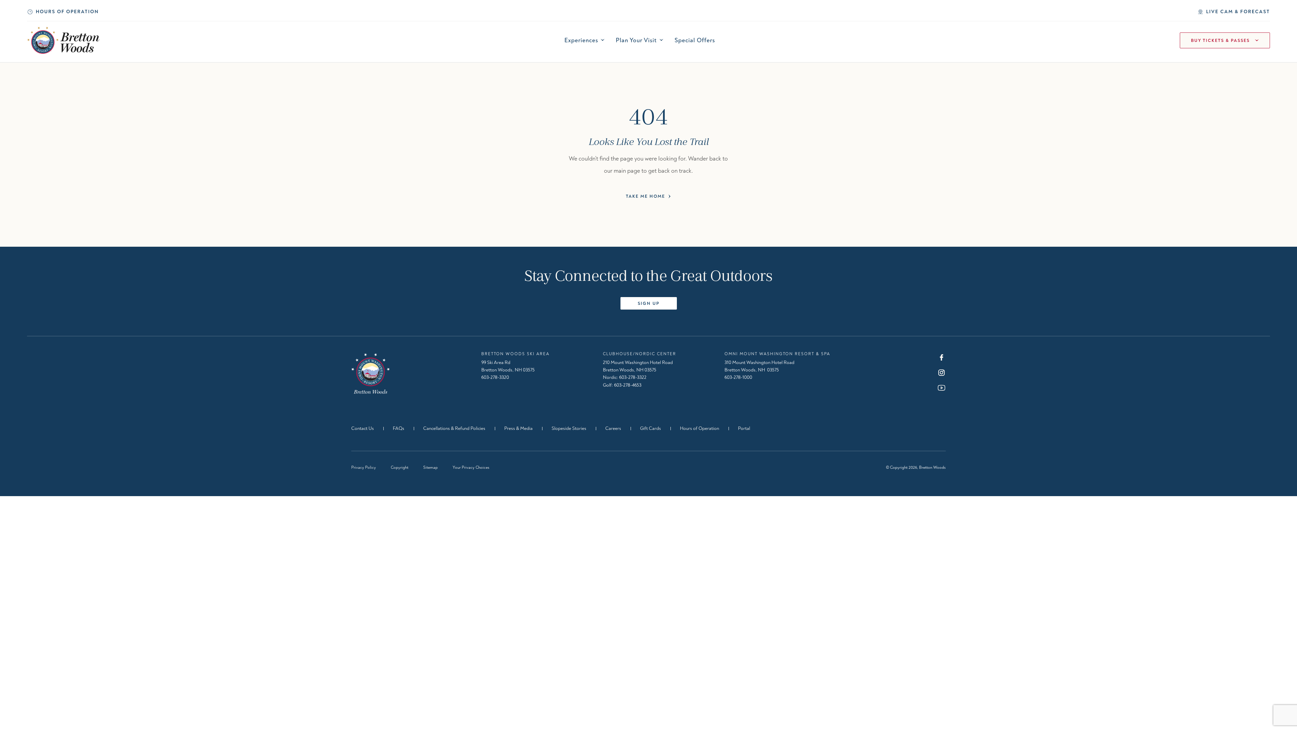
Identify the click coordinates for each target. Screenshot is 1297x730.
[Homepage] (63, 40)
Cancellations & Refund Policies (454, 428)
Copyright (399, 467)
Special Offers (695, 40)
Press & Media (518, 428)
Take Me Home (645, 196)
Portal (744, 428)
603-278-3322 (632, 377)
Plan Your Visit (636, 40)
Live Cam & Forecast (1238, 12)
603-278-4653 (627, 385)
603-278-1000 (738, 377)
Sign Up (649, 303)
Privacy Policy (363, 467)
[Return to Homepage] (370, 373)
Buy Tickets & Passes (1220, 40)
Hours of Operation (67, 12)
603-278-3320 (495, 377)
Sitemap (430, 467)
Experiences (581, 40)
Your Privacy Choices (471, 467)
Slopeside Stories (569, 428)
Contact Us (362, 428)
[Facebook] (941, 357)
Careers (613, 428)
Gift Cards (650, 428)
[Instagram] (941, 372)
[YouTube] (941, 388)
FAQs (398, 428)
